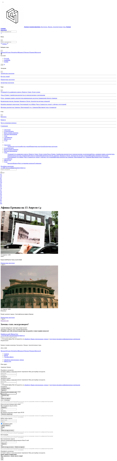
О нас (5, 140)
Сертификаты (8, 137)
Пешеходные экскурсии (8, 79)
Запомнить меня (7, 423)
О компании (4, 126)
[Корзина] (4, 65)
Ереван (32, 52)
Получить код (4, 395)
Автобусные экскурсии (7, 73)
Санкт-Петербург (13, 52)
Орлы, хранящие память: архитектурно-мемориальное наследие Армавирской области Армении (29, 98)
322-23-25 (6, 168)
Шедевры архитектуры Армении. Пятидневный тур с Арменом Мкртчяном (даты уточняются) (28, 107)
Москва (4, 52)
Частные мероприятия (10, 134)
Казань (21, 52)
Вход (2, 427)
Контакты (3, 116)
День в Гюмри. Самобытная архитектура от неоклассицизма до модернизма (23, 95)
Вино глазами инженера (11, 133)
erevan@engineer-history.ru (17, 335)
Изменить (3, 407)
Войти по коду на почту (7, 430)
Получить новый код (6, 414)
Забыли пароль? (5, 425)
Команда (3, 120)
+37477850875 (20, 402)
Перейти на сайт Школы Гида (9, 334)
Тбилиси (27, 52)
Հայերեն (7, 60)
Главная (6, 354)
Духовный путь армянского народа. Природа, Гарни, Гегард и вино (20, 92)
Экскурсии (7, 129)
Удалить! (3, 390)
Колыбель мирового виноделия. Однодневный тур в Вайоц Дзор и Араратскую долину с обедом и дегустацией (33, 104)
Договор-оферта (9, 357)
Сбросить (3, 444)
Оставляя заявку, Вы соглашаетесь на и (41, 339)
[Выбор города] (7, 44)
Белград (38, 52)
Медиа (6, 355)
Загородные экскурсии (7, 82)
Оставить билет (5, 388)
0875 (5, 335)
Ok (2, 457)
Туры (5, 136)
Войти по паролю (5, 398)
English (6, 61)
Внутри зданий (5, 76)
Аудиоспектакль (9, 131)
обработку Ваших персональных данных (36, 339)
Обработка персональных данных (14, 360)
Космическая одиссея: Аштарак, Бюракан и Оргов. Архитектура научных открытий (25, 101)
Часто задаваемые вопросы (8, 123)
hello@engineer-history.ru (18, 168)
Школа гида (7, 139)
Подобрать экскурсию (7, 166)
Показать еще (5, 320)
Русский (6, 58)
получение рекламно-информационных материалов (65, 339)
